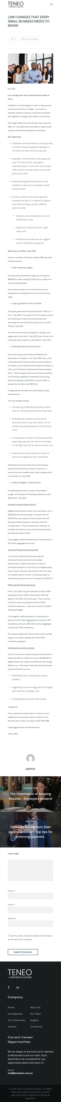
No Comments (32, 39)
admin (30, 768)
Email (11, 904)
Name (11, 890)
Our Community (16, 1020)
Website (11, 918)
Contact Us (36, 1026)
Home (11, 1007)
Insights (34, 1020)
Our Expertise (15, 1013)
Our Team (35, 1013)
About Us (35, 1007)
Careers (12, 1026)
